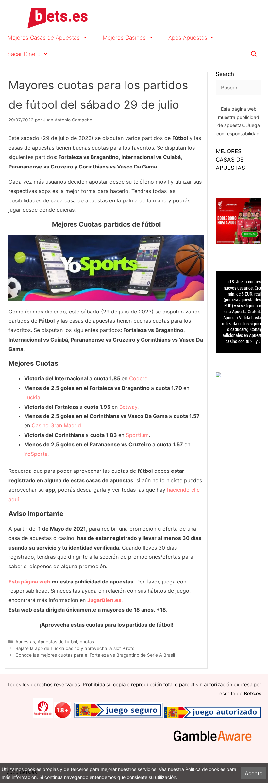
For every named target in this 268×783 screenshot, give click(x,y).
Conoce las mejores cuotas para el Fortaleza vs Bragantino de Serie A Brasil (95, 655)
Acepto (254, 773)
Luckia (32, 397)
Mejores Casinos (124, 37)
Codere (138, 378)
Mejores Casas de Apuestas (44, 37)
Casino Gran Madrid (56, 425)
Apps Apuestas (187, 37)
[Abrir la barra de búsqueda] (254, 54)
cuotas (87, 641)
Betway (128, 407)
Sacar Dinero (24, 54)
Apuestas (25, 641)
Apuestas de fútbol (57, 641)
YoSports (35, 454)
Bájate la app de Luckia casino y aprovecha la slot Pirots (74, 648)
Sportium (137, 435)
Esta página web (29, 581)
